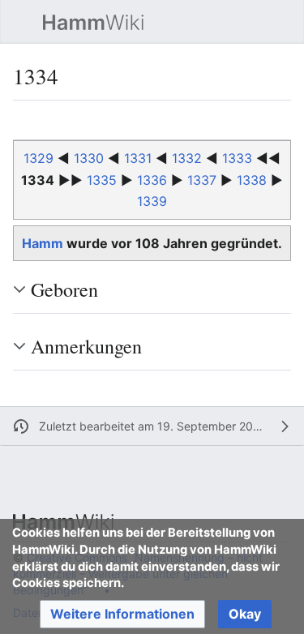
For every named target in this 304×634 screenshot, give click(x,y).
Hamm (42, 243)
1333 (237, 158)
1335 (102, 180)
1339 (152, 201)
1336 (152, 180)
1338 (252, 180)
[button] (21, 22)
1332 (187, 158)
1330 (89, 158)
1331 (138, 158)
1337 (201, 180)
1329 (39, 158)
